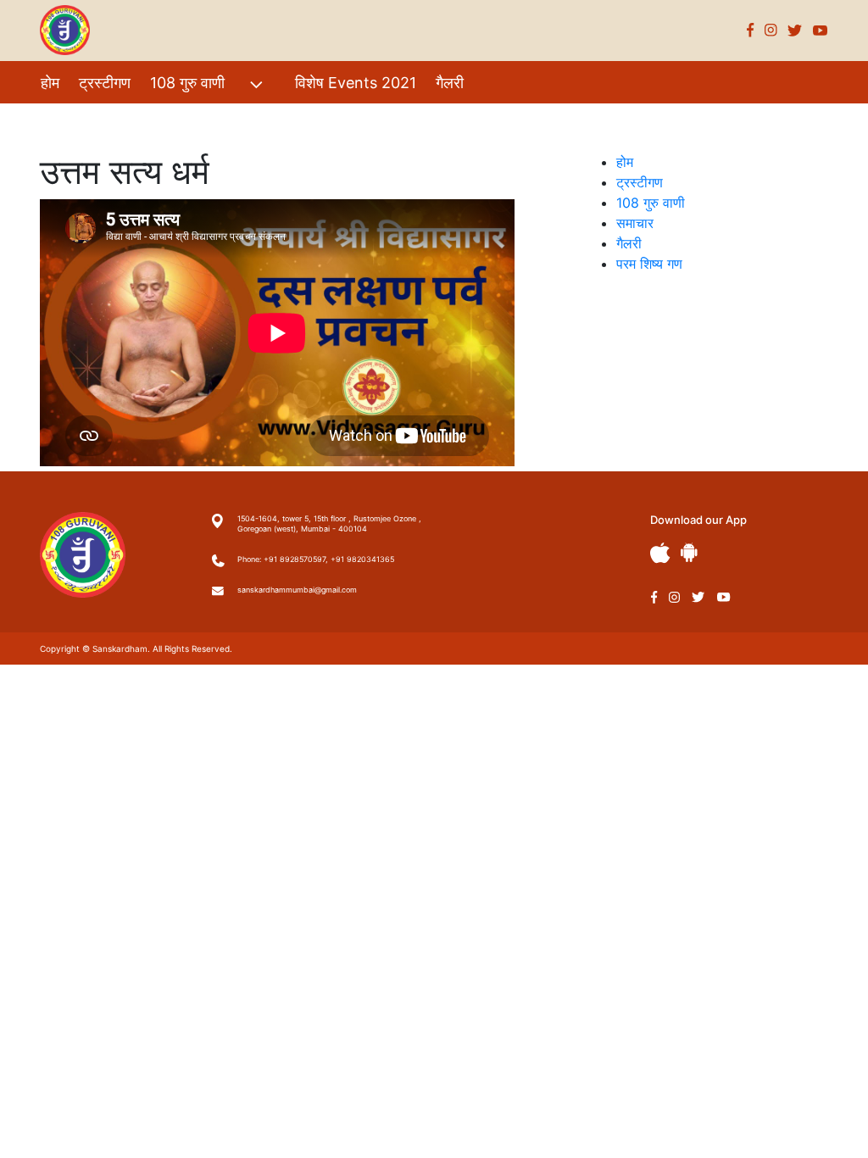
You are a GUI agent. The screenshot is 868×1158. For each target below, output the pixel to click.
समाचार (635, 222)
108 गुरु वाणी (187, 83)
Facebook (750, 30)
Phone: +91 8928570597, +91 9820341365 (315, 559)
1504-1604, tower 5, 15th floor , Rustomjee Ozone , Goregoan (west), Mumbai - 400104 (329, 523)
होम (50, 83)
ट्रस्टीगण (105, 83)
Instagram (771, 30)
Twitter (795, 30)
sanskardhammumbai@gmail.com (297, 589)
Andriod (689, 552)
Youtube (820, 30)
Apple (660, 553)
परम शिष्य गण (77, 119)
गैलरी (450, 83)
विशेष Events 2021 (355, 83)
